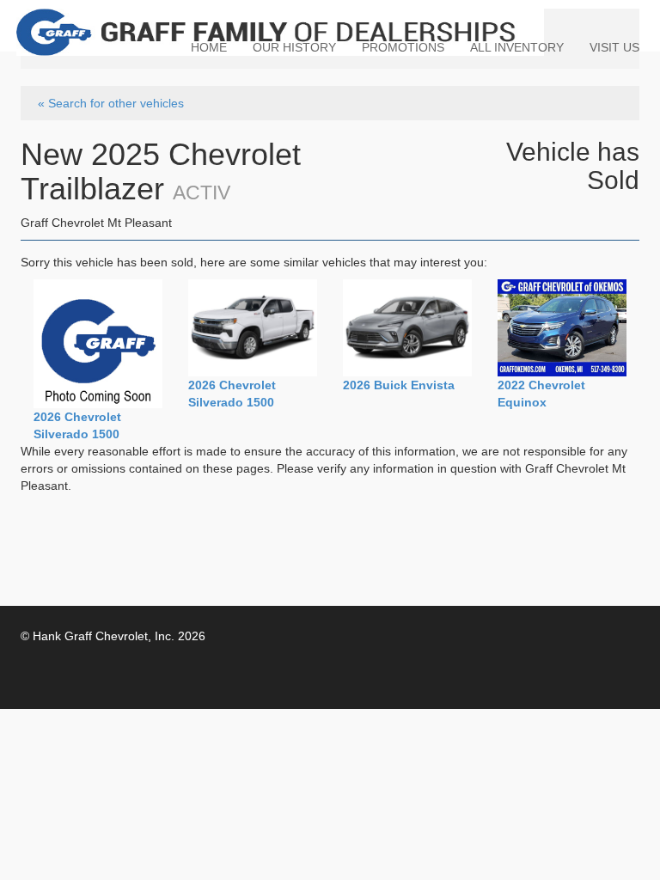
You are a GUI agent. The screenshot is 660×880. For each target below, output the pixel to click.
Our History (294, 47)
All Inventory (517, 47)
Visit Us (614, 47)
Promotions (403, 47)
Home (209, 47)
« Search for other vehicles (111, 103)
